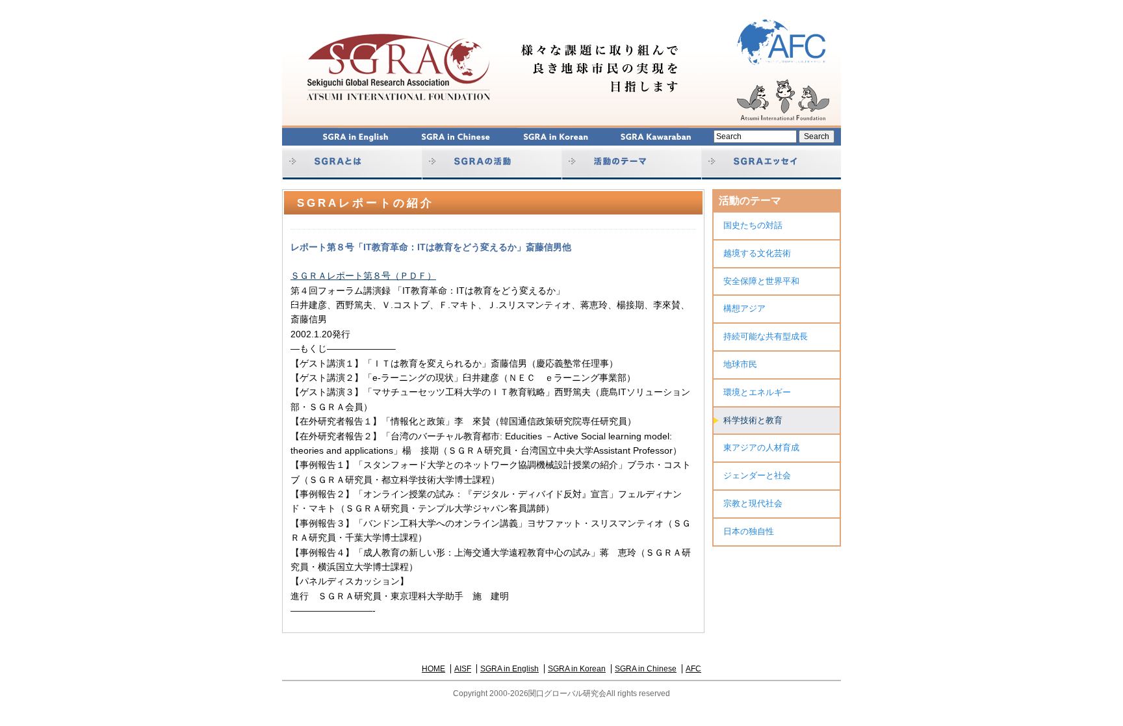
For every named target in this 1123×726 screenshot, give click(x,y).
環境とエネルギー (757, 392)
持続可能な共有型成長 (765, 336)
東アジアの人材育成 (761, 447)
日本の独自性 (748, 531)
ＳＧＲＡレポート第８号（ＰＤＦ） (363, 275)
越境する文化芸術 (757, 253)
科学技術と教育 (752, 420)
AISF (462, 668)
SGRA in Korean (577, 668)
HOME (433, 668)
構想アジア (744, 308)
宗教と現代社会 (752, 503)
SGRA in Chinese (646, 668)
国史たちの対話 (752, 225)
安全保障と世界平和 (761, 281)
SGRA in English (509, 668)
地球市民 (740, 364)
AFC (693, 668)
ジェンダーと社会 (757, 475)
